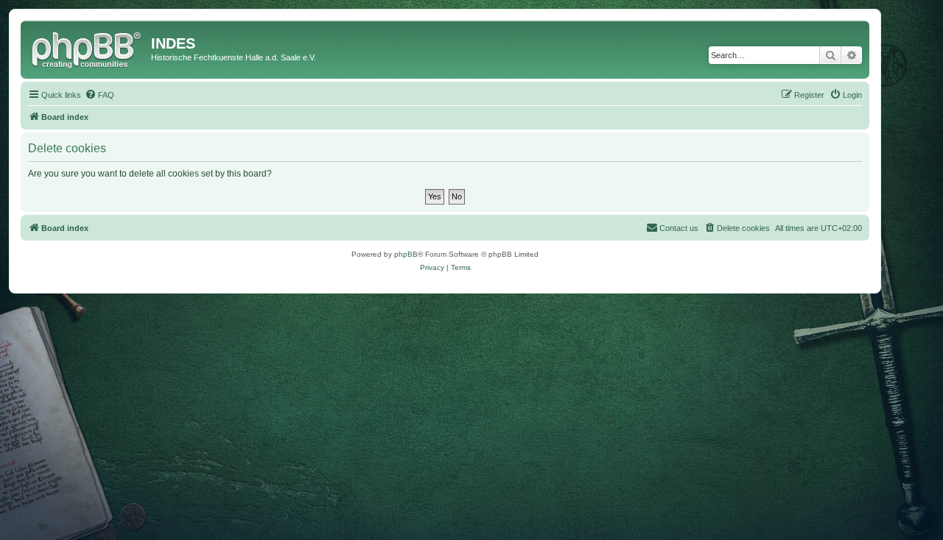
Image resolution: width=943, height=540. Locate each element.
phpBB (406, 254)
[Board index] (87, 47)
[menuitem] (99, 95)
